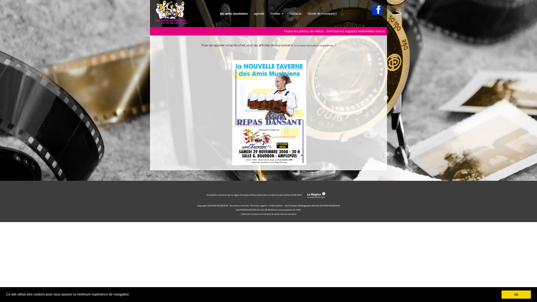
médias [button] (275, 13)
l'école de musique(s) (322, 13)
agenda (259, 13)
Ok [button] (516, 294)
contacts (295, 13)
